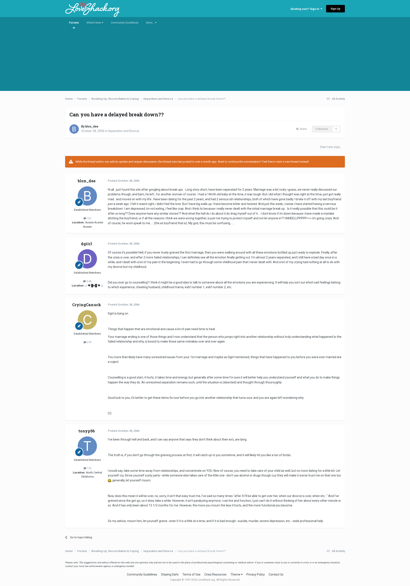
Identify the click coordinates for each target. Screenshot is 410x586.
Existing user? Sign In (306, 8)
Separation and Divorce (123, 131)
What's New (94, 22)
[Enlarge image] (109, 480)
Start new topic (330, 147)
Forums (74, 22)
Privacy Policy (255, 574)
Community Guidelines (124, 22)
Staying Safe (170, 574)
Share (302, 129)
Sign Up (335, 8)
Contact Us (276, 574)
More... (150, 22)
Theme (235, 574)
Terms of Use (191, 574)
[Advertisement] (205, 61)
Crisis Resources (215, 574)
